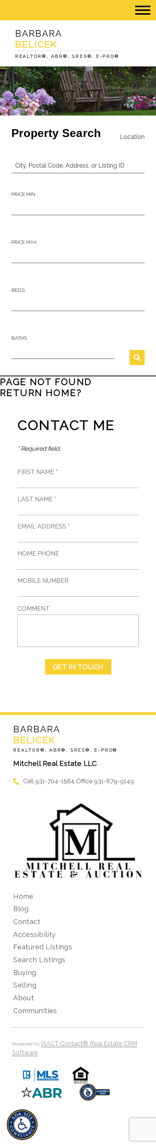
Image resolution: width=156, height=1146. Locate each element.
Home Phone (38, 553)
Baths (19, 338)
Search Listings (39, 960)
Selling (24, 985)
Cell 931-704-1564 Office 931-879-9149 (78, 781)
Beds (18, 290)
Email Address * (43, 526)
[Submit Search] (137, 357)
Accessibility (34, 934)
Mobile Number (43, 580)
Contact (26, 922)
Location (132, 136)
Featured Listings (42, 947)
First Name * (37, 472)
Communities (35, 1011)
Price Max (24, 242)
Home (23, 896)
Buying (24, 973)
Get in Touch (78, 667)
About (23, 998)
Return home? (41, 392)
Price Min (23, 194)
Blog (21, 909)
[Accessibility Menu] (22, 1124)
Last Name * (36, 499)
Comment (33, 608)
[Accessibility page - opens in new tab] (94, 1096)
